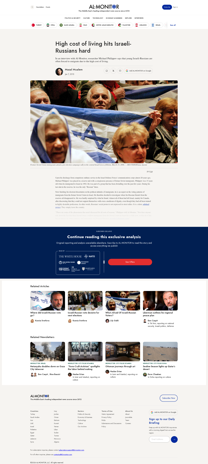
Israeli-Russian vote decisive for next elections (83, 314)
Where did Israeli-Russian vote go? (45, 314)
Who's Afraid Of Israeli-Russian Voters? (120, 314)
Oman (56, 417)
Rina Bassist (55, 374)
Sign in (175, 7)
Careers (128, 423)
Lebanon (33, 439)
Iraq (55, 411)
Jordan (56, 414)
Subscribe (167, 7)
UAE (31, 423)
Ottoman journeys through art (120, 366)
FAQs (103, 420)
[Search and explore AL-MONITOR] (32, 7)
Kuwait (56, 423)
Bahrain (56, 420)
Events (48, 7)
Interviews (139, 18)
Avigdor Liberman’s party (119, 218)
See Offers (130, 262)
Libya (56, 429)
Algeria (56, 442)
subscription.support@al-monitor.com (71, 450)
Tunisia (56, 435)
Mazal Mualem (74, 69)
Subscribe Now (168, 398)
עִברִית (150, 171)
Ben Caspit (43, 374)
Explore (128, 18)
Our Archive (82, 426)
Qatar (32, 435)
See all (173, 25)
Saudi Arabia (34, 417)
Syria (32, 442)
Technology (98, 18)
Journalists (128, 417)
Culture (86, 18)
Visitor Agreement (108, 414)
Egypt (32, 432)
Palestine (33, 429)
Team (127, 420)
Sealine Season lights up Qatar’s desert (159, 368)
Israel (32, 426)
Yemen (56, 426)
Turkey (32, 414)
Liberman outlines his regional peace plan (158, 314)
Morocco (57, 439)
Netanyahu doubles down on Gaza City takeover (47, 368)
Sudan (56, 432)
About (127, 414)
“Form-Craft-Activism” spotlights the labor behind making (84, 368)
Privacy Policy (106, 417)
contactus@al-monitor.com (63, 454)
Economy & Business (114, 18)
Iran (31, 420)
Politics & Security (72, 18)
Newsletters (40, 7)
